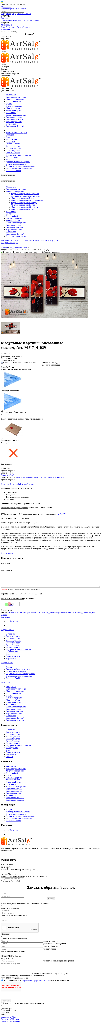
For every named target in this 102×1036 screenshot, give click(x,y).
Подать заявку (7, 553)
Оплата (13, 240)
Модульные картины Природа (24, 203)
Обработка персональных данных (20, 166)
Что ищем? (29, 34)
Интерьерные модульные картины (25, 196)
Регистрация (11, 14)
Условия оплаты (13, 146)
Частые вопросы (18, 20)
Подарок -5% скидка (9, 243)
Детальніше (6, 6)
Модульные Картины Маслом (58, 612)
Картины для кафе (14, 122)
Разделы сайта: (7, 630)
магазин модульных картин (83, 612)
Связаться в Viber (8, 1017)
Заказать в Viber (40, 477)
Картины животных (14, 119)
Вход (3, 14)
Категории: (6, 682)
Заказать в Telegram (55, 477)
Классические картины (16, 115)
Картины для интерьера (16, 97)
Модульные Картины (17, 612)
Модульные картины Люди (22, 209)
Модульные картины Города (23, 198)
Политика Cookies (13, 171)
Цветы (9, 104)
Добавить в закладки (51, 252)
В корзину (5, 468)
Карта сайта (11, 658)
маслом (41, 612)
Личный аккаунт (13, 645)
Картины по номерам (15, 720)
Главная (4, 247)
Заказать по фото (13, 656)
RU (2, 16)
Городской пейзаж (13, 101)
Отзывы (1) (15, 484)
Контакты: (5, 617)
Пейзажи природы (14, 106)
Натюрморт (11, 124)
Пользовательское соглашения (19, 168)
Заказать (5, 934)
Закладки (10, 135)
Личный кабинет (24, 14)
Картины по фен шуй (15, 126)
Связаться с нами (13, 144)
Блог (8, 159)
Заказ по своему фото (49, 240)
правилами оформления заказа (36, 980)
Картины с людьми (14, 117)
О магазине (6, 20)
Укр (2, 39)
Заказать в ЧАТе (8, 475)
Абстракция (11, 95)
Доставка (20, 240)
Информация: (7, 663)
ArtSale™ (61, 514)
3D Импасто (11, 113)
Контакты (5, 240)
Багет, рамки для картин (16, 236)
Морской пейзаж (13, 108)
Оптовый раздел (33, 20)
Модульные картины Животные (24, 207)
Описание (5, 484)
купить (4, 615)
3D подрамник (12, 157)
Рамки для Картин (14, 110)
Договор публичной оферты (18, 162)
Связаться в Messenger (10, 1021)
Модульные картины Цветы (23, 205)
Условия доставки (13, 148)
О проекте (10, 141)
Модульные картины (15, 99)
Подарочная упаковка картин (18, 155)
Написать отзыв (30, 252)
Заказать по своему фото (16, 133)
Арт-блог (35, 240)
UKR (7, 16)
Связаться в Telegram (10, 1019)
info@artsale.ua (12, 621)
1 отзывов (17, 252)
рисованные (32, 612)
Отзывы (9, 757)
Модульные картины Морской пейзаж (27, 200)
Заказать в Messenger (24, 477)
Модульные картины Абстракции (25, 194)
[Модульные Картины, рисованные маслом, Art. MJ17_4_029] (44, 318)
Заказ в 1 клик (7, 473)
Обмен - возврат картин (16, 164)
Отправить (6, 1001)
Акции (28, 240)
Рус (7, 39)
